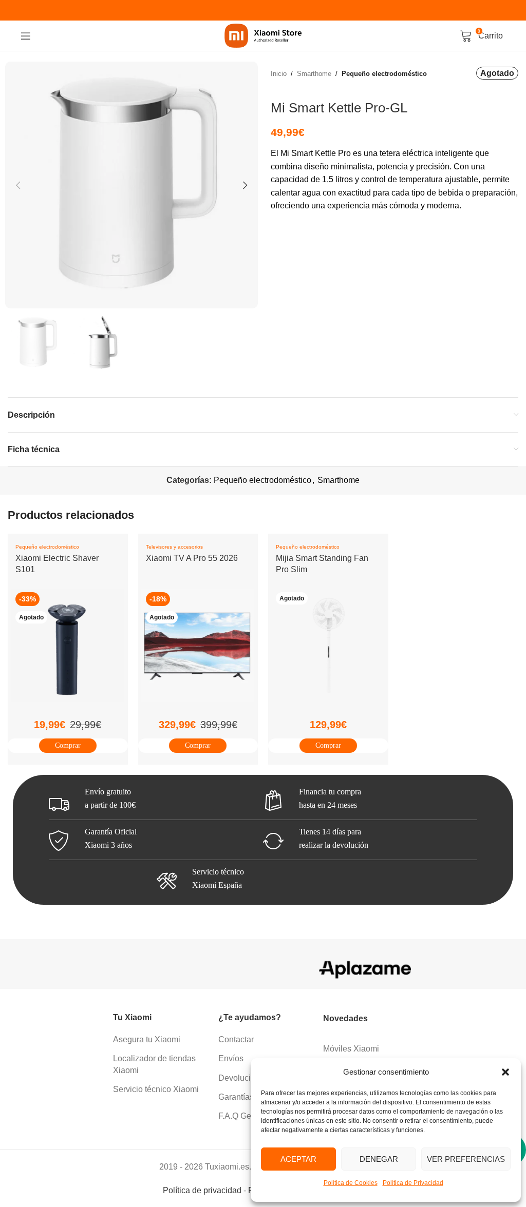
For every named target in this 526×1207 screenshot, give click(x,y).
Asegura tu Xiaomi (146, 1039)
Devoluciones (243, 1078)
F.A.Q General (244, 1116)
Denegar (379, 1159)
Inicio (279, 73)
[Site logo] (263, 35)
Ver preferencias (466, 1159)
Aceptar (298, 1159)
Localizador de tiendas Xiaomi (154, 1064)
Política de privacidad (202, 1190)
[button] (505, 1072)
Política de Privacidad (413, 1182)
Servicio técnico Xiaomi (156, 1089)
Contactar (236, 1039)
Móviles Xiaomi (351, 1048)
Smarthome (314, 73)
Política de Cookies (351, 1182)
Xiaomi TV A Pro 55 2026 (192, 558)
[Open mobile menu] (25, 36)
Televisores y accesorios (174, 547)
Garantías (236, 1097)
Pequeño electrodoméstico (384, 73)
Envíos (230, 1058)
